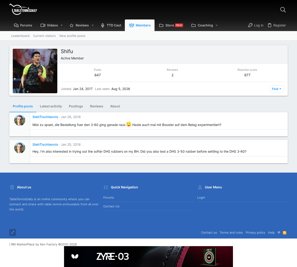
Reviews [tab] (96, 106)
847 (97, 75)
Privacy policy (255, 232)
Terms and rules (231, 232)
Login (201, 197)
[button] (61, 25)
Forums (108, 197)
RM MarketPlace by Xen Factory (44, 244)
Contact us (111, 206)
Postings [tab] (76, 106)
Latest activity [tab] (51, 106)
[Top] (278, 232)
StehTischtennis (45, 117)
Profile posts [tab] (23, 106)
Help (271, 232)
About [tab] (115, 106)
